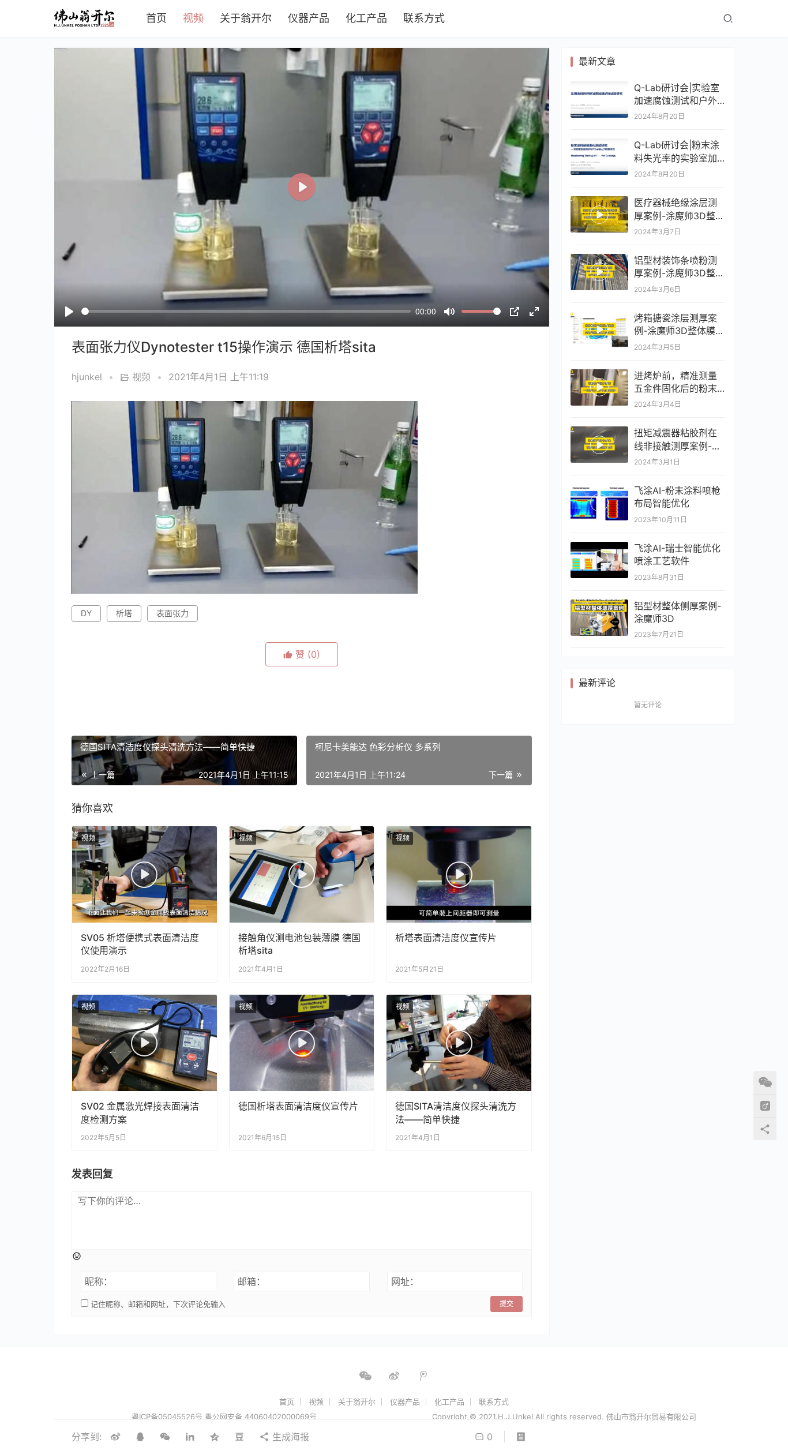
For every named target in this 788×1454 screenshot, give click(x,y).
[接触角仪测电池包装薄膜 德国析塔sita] (302, 874)
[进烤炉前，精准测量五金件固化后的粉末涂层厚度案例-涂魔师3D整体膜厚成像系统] (599, 387)
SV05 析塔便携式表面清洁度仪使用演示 (140, 944)
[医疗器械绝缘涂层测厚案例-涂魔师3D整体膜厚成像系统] (599, 214)
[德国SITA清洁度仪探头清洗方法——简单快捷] (459, 1043)
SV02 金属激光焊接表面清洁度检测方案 (140, 1112)
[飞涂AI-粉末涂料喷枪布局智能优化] (599, 502)
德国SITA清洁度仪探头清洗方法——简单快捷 (455, 1112)
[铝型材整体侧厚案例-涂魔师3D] (599, 617)
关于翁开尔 (246, 18)
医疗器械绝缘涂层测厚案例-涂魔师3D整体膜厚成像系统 (679, 215)
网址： (405, 1281)
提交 (506, 1303)
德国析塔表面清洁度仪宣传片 (298, 1106)
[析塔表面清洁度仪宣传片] (459, 874)
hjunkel (87, 377)
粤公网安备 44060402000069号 (261, 1416)
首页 (156, 18)
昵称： (98, 1281)
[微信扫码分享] (165, 1436)
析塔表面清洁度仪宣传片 (446, 937)
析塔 (124, 613)
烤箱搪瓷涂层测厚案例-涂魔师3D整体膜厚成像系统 (679, 331)
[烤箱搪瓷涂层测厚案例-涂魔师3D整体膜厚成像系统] (599, 330)
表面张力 (172, 613)
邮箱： (251, 1281)
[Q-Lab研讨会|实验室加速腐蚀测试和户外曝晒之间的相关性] (599, 99)
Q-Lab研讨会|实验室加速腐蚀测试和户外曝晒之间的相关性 (676, 100)
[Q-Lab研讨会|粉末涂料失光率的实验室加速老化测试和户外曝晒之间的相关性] (599, 156)
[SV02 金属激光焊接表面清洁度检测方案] (144, 1043)
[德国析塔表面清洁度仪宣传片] (302, 1043)
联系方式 (424, 18)
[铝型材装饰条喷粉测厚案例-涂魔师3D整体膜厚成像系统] (599, 272)
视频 (193, 18)
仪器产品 (308, 18)
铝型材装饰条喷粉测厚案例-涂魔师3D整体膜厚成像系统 (679, 273)
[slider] (246, 311)
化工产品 (366, 18)
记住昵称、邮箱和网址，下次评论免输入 (157, 1304)
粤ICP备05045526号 (167, 1416)
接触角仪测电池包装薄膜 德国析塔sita (299, 944)
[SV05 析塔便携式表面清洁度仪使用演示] (144, 874)
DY (86, 613)
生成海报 (289, 1436)
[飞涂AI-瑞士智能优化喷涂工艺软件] (599, 560)
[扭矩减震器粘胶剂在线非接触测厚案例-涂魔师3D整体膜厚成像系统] (599, 444)
